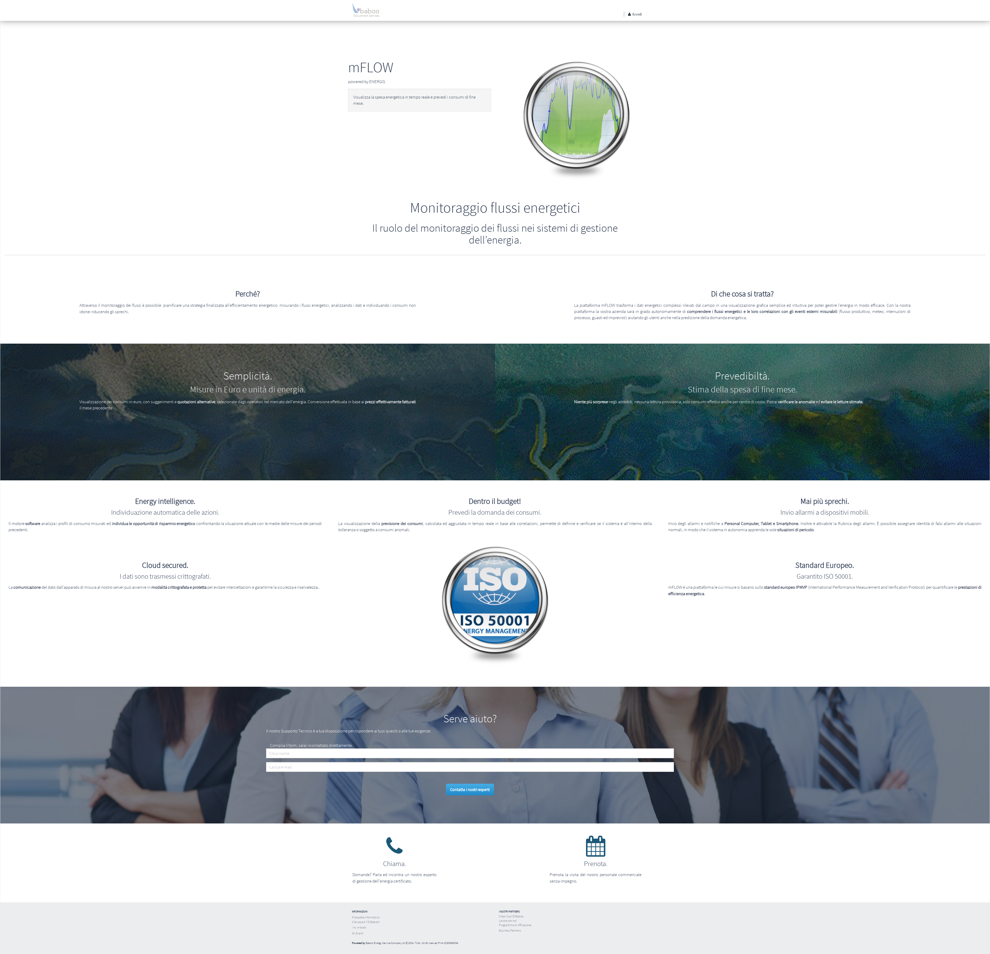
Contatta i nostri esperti (470, 789)
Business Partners (510, 930)
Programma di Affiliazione (515, 925)
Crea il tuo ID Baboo (511, 916)
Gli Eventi (358, 933)
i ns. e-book (359, 927)
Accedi (636, 14)
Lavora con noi (508, 921)
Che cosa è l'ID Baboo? (366, 922)
